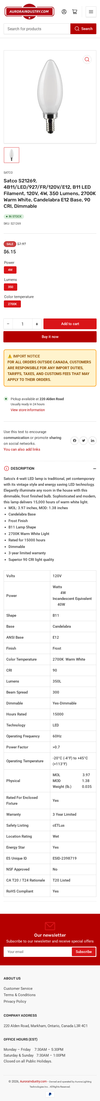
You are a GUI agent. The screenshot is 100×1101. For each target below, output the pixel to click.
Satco (8, 172)
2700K (12, 304)
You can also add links (22, 449)
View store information (28, 410)
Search (86, 29)
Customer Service (18, 988)
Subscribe (84, 952)
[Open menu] (91, 11)
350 (10, 287)
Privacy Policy (15, 1001)
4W (10, 270)
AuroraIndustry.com (33, 1081)
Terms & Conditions (20, 995)
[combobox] (50, 28)
